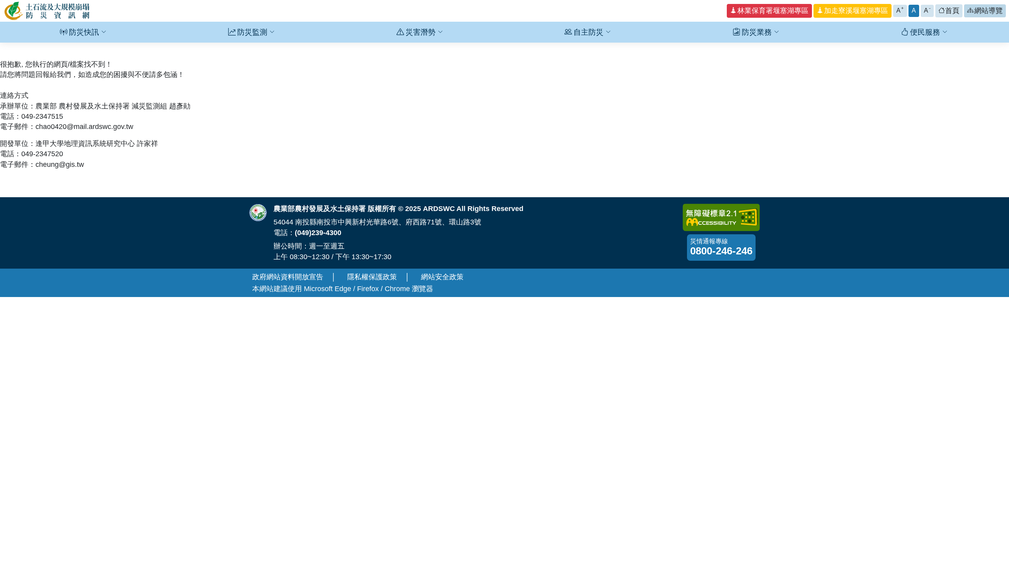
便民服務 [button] (925, 32)
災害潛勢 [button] (421, 32)
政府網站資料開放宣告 (287, 277)
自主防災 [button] (588, 32)
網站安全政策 (442, 277)
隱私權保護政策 (372, 277)
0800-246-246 (721, 250)
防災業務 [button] (757, 32)
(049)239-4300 (318, 233)
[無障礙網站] (721, 217)
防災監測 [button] (252, 32)
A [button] (900, 10)
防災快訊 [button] (84, 32)
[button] (769, 11)
